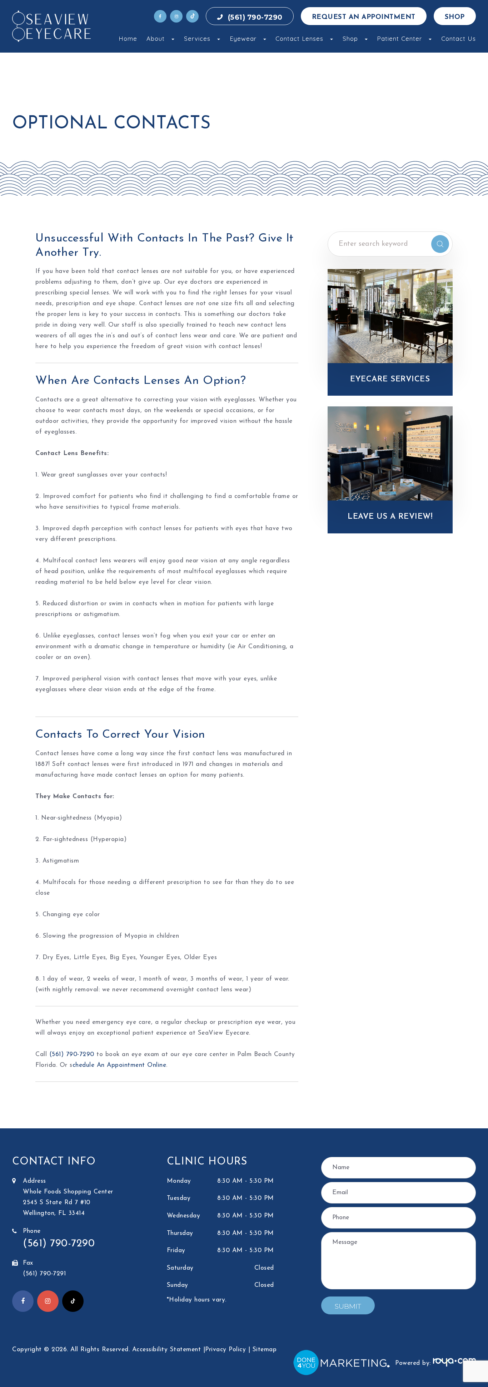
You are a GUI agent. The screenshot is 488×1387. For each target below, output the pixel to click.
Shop (455, 17)
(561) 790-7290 (255, 17)
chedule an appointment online (119, 1065)
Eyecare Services (390, 379)
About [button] (155, 38)
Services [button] (197, 38)
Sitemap (265, 1350)
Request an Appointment (363, 17)
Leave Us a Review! (390, 517)
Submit (348, 1306)
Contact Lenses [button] (299, 38)
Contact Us (458, 38)
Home (128, 38)
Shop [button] (350, 38)
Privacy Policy (225, 1350)
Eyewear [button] (243, 38)
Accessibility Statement (166, 1350)
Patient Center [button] (399, 38)
